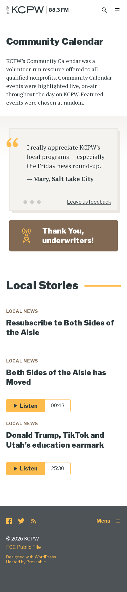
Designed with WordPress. (31, 556)
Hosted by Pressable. (26, 561)
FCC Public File (23, 547)
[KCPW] (25, 10)
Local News (22, 311)
